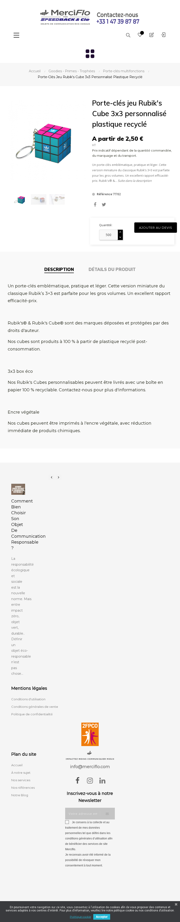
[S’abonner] (107, 813)
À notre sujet (20, 772)
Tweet (104, 205)
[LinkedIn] (102, 780)
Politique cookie (80, 916)
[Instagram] (90, 780)
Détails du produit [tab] (112, 269)
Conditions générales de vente (34, 707)
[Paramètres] (163, 35)
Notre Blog (19, 795)
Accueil (16, 765)
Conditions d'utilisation (28, 699)
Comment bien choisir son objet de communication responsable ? (18, 525)
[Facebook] (77, 780)
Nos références (23, 787)
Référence (104, 194)
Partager (95, 205)
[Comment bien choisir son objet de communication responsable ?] (18, 489)
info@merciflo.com (90, 766)
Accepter (102, 916)
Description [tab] (59, 269)
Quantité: (105, 225)
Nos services (20, 780)
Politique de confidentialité (32, 714)
